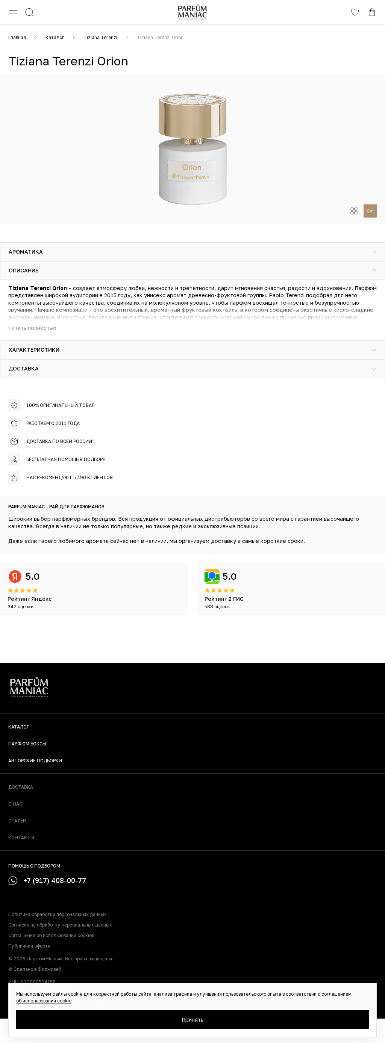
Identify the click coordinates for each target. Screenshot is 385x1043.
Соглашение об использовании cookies (51, 935)
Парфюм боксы (27, 744)
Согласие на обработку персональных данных (60, 925)
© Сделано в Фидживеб (34, 969)
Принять (192, 1019)
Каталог (54, 37)
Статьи (17, 821)
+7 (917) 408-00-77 (54, 880)
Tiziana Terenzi (100, 37)
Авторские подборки (35, 760)
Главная (17, 37)
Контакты (21, 837)
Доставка (20, 787)
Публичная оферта (29, 946)
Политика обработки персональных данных (57, 914)
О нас (15, 804)
